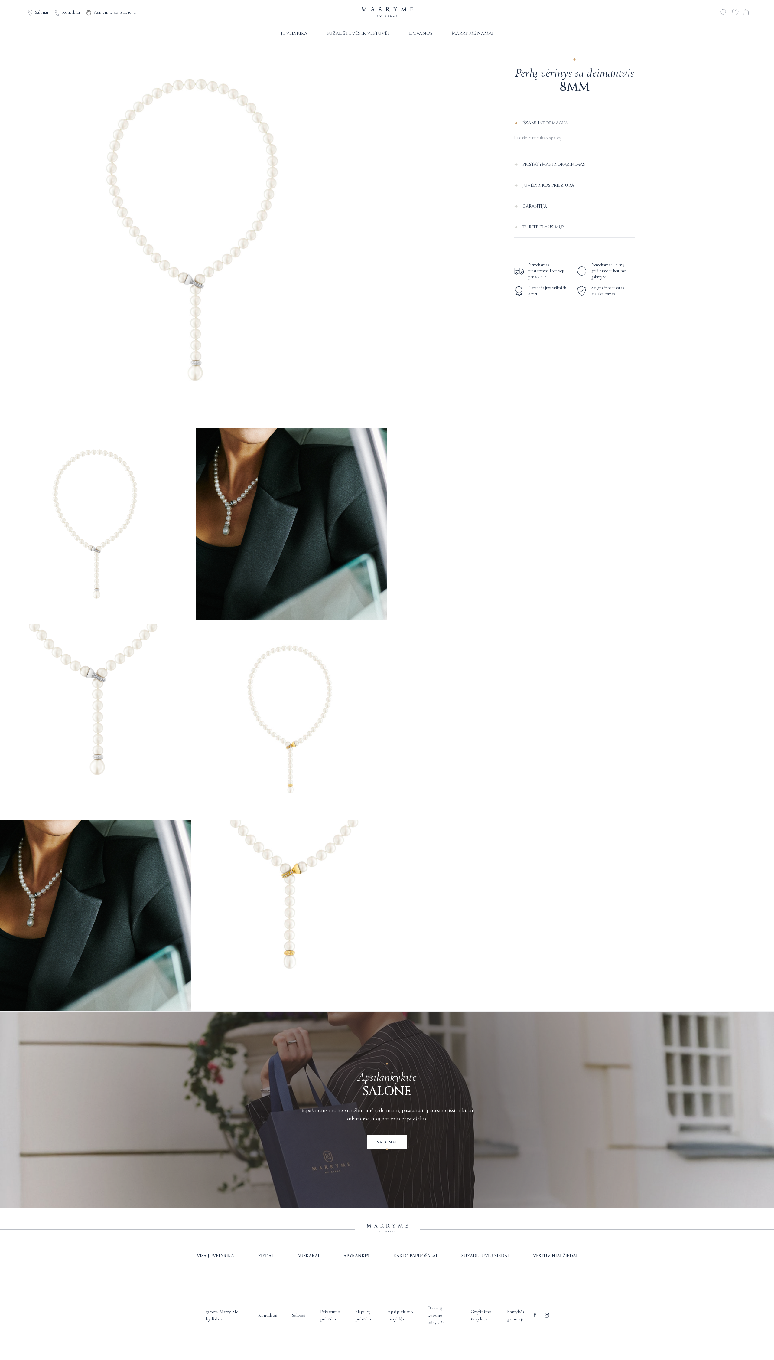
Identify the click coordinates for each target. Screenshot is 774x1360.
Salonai (41, 12)
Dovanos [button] (420, 33)
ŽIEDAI (265, 1256)
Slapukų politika (363, 1315)
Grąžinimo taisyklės (481, 1315)
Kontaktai (71, 12)
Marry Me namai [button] (472, 33)
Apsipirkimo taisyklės (400, 1315)
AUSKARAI (308, 1256)
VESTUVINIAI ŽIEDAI (555, 1256)
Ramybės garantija (515, 1315)
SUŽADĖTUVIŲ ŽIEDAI (485, 1256)
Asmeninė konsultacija (114, 12)
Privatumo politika (330, 1315)
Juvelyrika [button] (294, 33)
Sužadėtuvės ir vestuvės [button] (358, 33)
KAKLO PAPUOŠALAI (415, 1256)
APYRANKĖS (356, 1256)
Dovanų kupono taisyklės (436, 1315)
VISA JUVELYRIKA (215, 1256)
